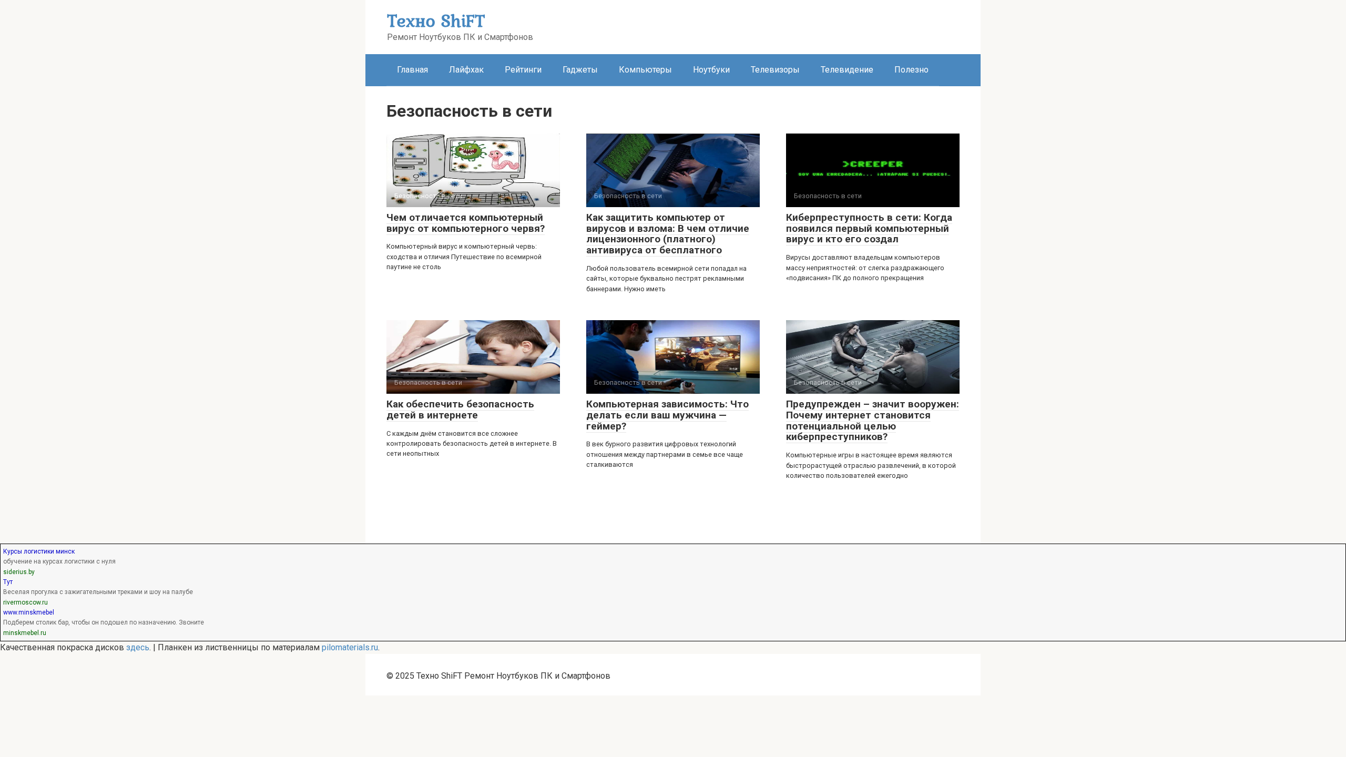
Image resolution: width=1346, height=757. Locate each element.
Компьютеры (645, 70)
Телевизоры (775, 70)
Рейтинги (523, 70)
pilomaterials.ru (350, 647)
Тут (8, 582)
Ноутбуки (711, 70)
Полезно (911, 70)
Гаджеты (580, 70)
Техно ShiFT (436, 20)
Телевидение (847, 70)
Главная (412, 70)
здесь (137, 647)
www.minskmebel (28, 612)
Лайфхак (466, 70)
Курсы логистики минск (39, 551)
